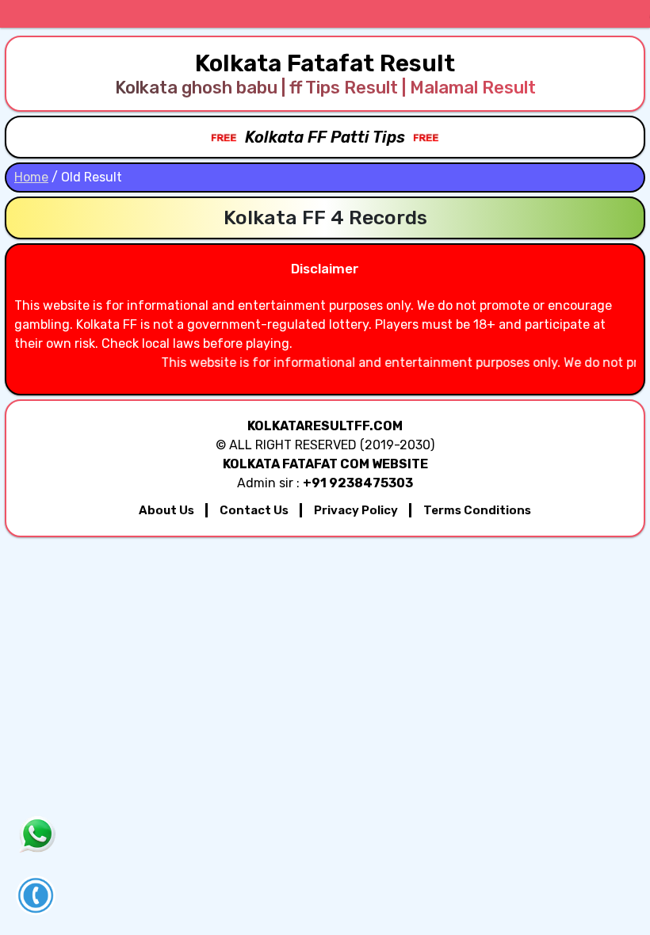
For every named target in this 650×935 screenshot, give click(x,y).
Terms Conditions (477, 510)
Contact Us (254, 510)
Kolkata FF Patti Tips (325, 137)
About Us (166, 510)
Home (31, 177)
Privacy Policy (356, 510)
